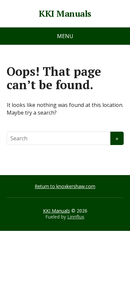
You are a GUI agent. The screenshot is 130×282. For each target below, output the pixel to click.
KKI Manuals (65, 13)
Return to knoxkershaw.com (65, 186)
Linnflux (75, 217)
